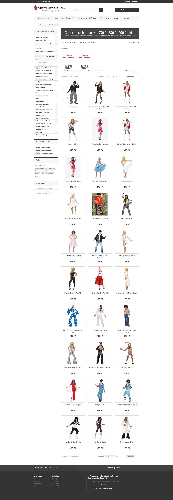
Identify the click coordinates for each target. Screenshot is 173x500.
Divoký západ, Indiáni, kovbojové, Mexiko (45, 53)
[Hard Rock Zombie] (127, 204)
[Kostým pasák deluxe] (127, 427)
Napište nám (37, 483)
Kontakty (127, 1)
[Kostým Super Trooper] (73, 390)
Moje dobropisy (56, 481)
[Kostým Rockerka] (100, 427)
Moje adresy (55, 483)
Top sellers (37, 481)
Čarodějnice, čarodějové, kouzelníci (42, 47)
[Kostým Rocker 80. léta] (73, 427)
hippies (37, 176)
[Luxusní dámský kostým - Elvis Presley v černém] (100, 92)
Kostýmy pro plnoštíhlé (42, 126)
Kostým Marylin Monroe (73, 218)
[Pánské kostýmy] (68, 56)
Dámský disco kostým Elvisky (127, 144)
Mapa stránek (37, 486)
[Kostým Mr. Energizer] (127, 353)
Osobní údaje (55, 486)
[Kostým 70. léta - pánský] (100, 316)
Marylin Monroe (127, 181)
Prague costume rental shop (44, 188)
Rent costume (112, 18)
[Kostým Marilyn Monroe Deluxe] (127, 278)
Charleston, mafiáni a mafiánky (44, 79)
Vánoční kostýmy (40, 115)
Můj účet (55, 476)
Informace (40, 183)
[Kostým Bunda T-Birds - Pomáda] (100, 241)
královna (37, 173)
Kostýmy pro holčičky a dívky (44, 150)
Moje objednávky (56, 479)
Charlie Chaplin (73, 107)
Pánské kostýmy (41, 62)
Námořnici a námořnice (42, 95)
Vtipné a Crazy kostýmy (42, 118)
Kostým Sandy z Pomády (72, 293)
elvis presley (49, 173)
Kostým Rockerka (100, 442)
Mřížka (133, 72)
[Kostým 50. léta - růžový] (73, 241)
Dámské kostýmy (42, 65)
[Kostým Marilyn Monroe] (127, 241)
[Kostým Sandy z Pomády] (73, 278)
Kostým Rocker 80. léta (73, 442)
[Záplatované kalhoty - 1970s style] (127, 316)
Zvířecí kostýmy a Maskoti (43, 121)
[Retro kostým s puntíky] (100, 129)
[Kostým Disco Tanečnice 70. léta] (73, 316)
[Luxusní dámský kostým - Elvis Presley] (127, 92)
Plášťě (37, 98)
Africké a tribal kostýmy (42, 135)
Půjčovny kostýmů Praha (44, 193)
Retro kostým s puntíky (100, 144)
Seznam (137, 72)
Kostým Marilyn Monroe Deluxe (127, 293)
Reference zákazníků (64, 18)
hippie (52, 171)
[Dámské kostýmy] (84, 56)
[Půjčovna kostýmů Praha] (50, 9)
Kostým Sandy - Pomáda (100, 293)
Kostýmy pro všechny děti (43, 147)
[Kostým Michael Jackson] (100, 204)
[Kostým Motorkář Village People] (100, 353)
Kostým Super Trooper (73, 405)
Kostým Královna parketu (72, 367)
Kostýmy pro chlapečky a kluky (44, 153)
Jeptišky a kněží (40, 82)
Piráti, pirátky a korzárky (42, 104)
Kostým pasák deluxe (127, 442)
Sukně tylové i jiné (41, 129)
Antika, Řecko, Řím (41, 40)
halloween (52, 168)
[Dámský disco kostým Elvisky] (127, 129)
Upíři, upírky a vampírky (42, 112)
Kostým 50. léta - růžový (73, 256)
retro (43, 173)
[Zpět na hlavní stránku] (35, 25)
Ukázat (89, 70)
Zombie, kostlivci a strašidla (43, 123)
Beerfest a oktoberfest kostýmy (44, 43)
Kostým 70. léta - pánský (100, 330)
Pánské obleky (40, 101)
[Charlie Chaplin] (73, 92)
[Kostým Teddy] (100, 390)
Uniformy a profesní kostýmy (44, 109)
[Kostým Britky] (73, 129)
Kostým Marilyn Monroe (127, 256)
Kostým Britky (73, 144)
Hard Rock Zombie (127, 218)
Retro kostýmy (40, 132)
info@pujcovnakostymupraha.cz (104, 488)
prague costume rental (41, 168)
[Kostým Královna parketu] (73, 353)
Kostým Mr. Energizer (127, 367)
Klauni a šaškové (40, 87)
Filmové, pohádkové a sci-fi (43, 70)
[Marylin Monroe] (127, 167)
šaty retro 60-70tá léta (100, 181)
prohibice (45, 171)
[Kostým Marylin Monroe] (73, 204)
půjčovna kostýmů (40, 165)
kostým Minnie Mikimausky (73, 181)
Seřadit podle (64, 70)
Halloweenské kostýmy (42, 76)
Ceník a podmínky (43, 18)
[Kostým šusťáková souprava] (127, 390)
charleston (38, 171)
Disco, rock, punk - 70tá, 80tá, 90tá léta (45, 58)
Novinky (36, 479)
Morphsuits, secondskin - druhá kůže (44, 92)
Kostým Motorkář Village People (100, 367)
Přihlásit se (135, 1)
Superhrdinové (40, 107)
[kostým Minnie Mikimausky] (73, 167)
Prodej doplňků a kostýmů (90, 18)
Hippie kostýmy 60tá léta (42, 68)
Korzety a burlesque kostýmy (44, 84)
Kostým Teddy (100, 405)
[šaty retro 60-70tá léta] (100, 167)
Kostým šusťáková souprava (127, 405)
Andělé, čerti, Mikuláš (42, 37)
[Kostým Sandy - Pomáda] (100, 278)
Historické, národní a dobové (44, 73)
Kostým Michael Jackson (100, 218)
